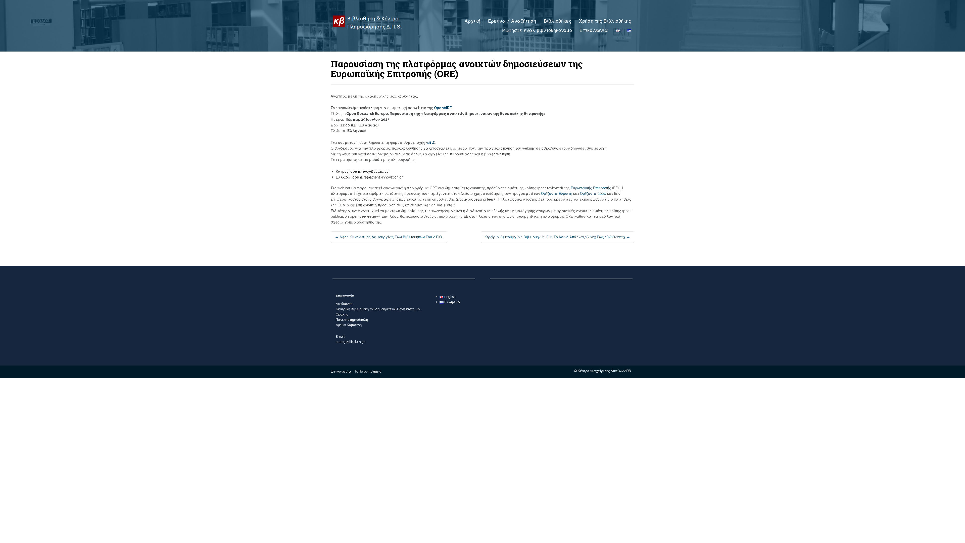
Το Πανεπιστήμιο (367, 371)
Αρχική (472, 21)
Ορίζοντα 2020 (593, 194)
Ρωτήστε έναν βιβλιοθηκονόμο (537, 30)
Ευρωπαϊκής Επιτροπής (591, 188)
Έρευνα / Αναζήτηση (512, 21)
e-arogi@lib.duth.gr (350, 342)
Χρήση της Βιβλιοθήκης (605, 21)
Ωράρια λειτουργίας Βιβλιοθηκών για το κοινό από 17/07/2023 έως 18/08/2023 (557, 237)
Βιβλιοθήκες (557, 21)
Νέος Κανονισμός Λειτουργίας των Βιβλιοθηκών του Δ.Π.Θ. (389, 237)
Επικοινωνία (594, 30)
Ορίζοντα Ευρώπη (556, 194)
